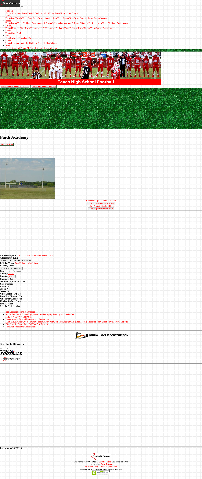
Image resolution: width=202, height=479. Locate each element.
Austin (11, 273)
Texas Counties (80, 18)
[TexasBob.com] (101, 459)
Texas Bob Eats (25, 38)
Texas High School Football (67, 13)
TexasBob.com (107, 464)
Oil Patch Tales (62, 28)
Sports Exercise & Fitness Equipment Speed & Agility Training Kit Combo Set (39, 314)
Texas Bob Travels (13, 18)
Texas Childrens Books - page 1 (31, 23)
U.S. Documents (48, 28)
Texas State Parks (30, 18)
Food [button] (7, 35)
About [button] (8, 45)
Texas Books (11, 23)
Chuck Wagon (11, 38)
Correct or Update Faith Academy (101, 200)
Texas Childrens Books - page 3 (88, 23)
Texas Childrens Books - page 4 (116, 23)
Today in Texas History (80, 28)
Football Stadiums (13, 13)
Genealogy (107, 28)
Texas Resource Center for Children (21, 43)
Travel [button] (8, 16)
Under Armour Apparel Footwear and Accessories (27, 319)
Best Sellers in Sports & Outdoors (20, 312)
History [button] (8, 26)
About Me (25, 48)
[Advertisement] (101, 108)
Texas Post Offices (65, 18)
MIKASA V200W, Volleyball (18, 317)
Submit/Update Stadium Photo (101, 206)
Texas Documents (32, 28)
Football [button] (9, 11)
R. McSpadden (104, 462)
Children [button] (9, 40)
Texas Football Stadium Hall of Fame (38, 13)
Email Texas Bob (12, 48)
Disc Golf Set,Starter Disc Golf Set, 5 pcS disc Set (27, 324)
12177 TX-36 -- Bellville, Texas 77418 (36, 255)
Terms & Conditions (108, 466)
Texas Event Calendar (97, 18)
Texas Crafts (10, 33)
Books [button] (8, 21)
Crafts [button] (8, 30)
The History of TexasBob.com (43, 48)
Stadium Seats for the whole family (20, 327)
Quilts (19, 33)
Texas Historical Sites (47, 18)
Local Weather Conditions (26, 263)
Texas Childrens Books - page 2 (59, 23)
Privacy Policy (91, 466)
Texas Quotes (96, 28)
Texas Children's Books (47, 43)
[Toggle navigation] (22, 6)
